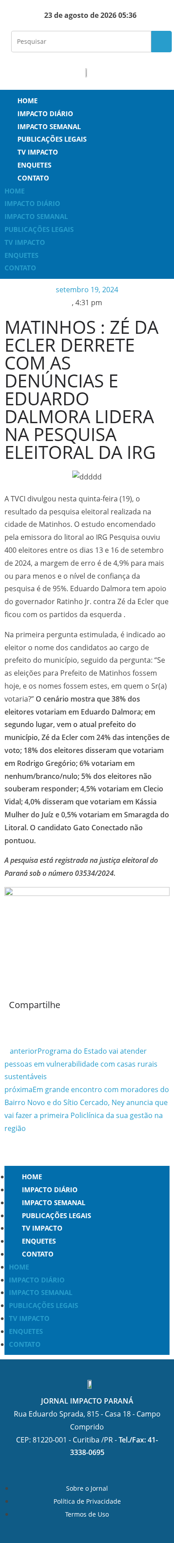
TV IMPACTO (37, 151)
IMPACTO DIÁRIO (45, 113)
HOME (27, 100)
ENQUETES (34, 164)
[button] (11, 1024)
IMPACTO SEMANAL (49, 126)
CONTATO (33, 177)
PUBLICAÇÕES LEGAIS (52, 139)
